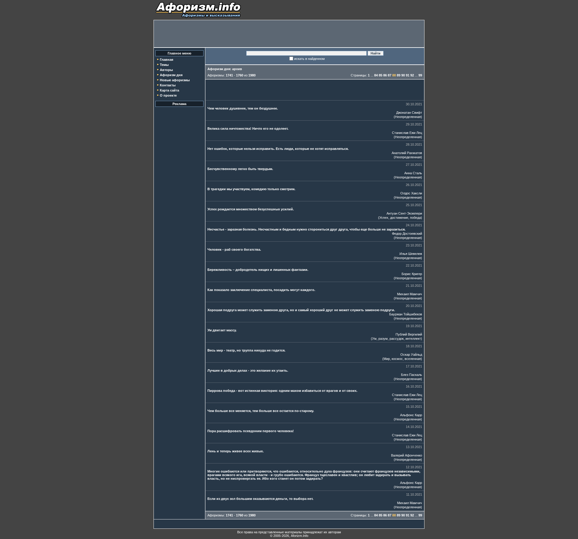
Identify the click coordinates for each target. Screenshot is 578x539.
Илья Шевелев (410, 254)
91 (407, 75)
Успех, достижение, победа (400, 217)
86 (385, 75)
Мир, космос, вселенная (402, 359)
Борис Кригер (412, 274)
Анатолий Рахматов (407, 153)
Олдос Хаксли (411, 193)
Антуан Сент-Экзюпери (404, 213)
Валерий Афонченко (406, 455)
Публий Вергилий (409, 334)
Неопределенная (408, 117)
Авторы (166, 70)
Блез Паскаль (411, 374)
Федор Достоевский (407, 233)
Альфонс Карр (411, 415)
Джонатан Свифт (409, 112)
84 (376, 75)
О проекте (168, 95)
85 (380, 75)
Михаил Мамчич (409, 294)
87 (389, 75)
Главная (166, 59)
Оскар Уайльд (411, 354)
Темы (164, 65)
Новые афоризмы (175, 80)
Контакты (168, 85)
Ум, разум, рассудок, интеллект (396, 338)
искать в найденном (309, 58)
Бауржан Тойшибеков (405, 314)
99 (420, 75)
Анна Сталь (413, 173)
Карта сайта (169, 90)
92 (412, 75)
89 (398, 75)
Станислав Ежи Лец (407, 133)
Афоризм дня (171, 75)
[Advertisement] (289, 33)
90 (403, 75)
